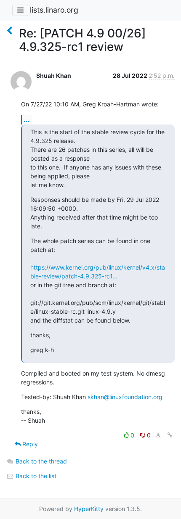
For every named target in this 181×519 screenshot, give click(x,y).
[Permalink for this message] (170, 435)
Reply (29, 444)
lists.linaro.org (54, 9)
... (27, 119)
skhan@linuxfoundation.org (125, 396)
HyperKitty (89, 508)
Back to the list (35, 475)
